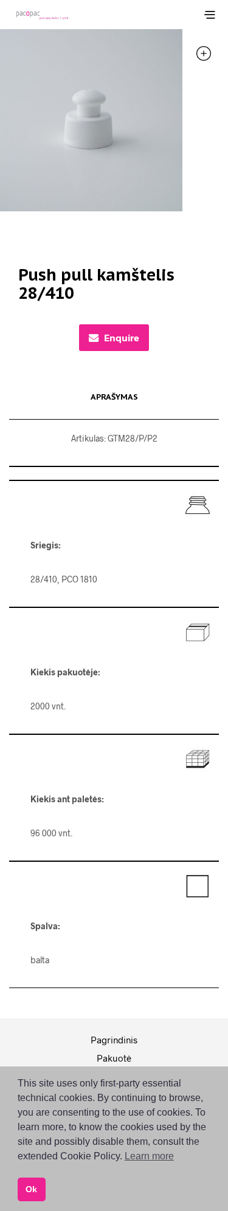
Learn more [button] (149, 1156)
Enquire (121, 337)
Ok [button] (31, 1189)
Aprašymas (114, 397)
